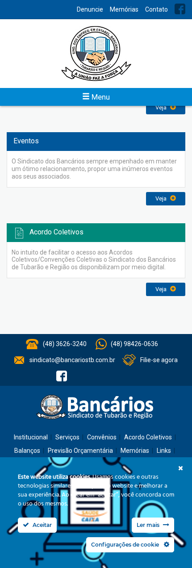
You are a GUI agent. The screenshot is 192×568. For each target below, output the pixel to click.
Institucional (31, 437)
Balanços (27, 450)
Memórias (124, 9)
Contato (156, 9)
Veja (161, 107)
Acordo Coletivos (148, 437)
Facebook (180, 9)
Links (164, 450)
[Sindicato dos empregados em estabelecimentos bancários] (96, 53)
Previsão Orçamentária (80, 450)
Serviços (67, 437)
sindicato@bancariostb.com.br (72, 359)
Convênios (102, 437)
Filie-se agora (159, 359)
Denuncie (90, 9)
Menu (100, 96)
